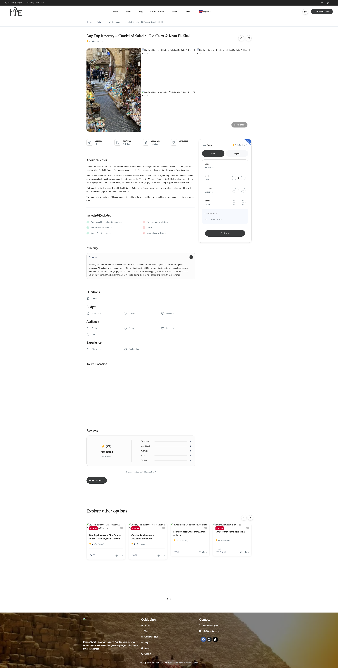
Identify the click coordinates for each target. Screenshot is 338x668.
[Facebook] (203, 639)
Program (93, 257)
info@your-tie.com (37, 3)
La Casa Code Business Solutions (184, 662)
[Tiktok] (215, 639)
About (174, 11)
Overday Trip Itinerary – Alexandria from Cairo (142, 537)
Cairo (99, 22)
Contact (188, 11)
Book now (225, 233)
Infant (207, 200)
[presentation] (244, 517)
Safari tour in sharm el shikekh (230, 531)
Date (207, 164)
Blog (141, 11)
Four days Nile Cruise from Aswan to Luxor (189, 533)
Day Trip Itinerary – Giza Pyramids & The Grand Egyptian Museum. (105, 537)
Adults (207, 176)
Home (115, 11)
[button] (305, 12)
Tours (128, 11)
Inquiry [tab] (237, 153)
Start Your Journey (322, 11)
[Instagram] (209, 639)
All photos (241, 125)
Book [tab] (213, 153)
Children (208, 188)
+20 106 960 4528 (15, 3)
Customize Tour (157, 11)
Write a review (95, 480)
